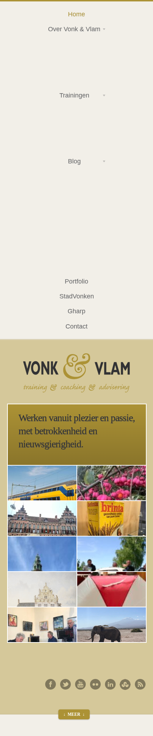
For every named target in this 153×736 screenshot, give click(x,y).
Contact (76, 326)
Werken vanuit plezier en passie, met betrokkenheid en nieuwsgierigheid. (77, 430)
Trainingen (66, 96)
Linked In (110, 684)
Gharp (76, 311)
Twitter (65, 684)
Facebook (50, 684)
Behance (125, 684)
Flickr (95, 684)
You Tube (80, 684)
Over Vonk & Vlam (71, 30)
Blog (62, 162)
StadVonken (76, 296)
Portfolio (76, 281)
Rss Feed (140, 684)
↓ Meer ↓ (74, 714)
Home (76, 14)
